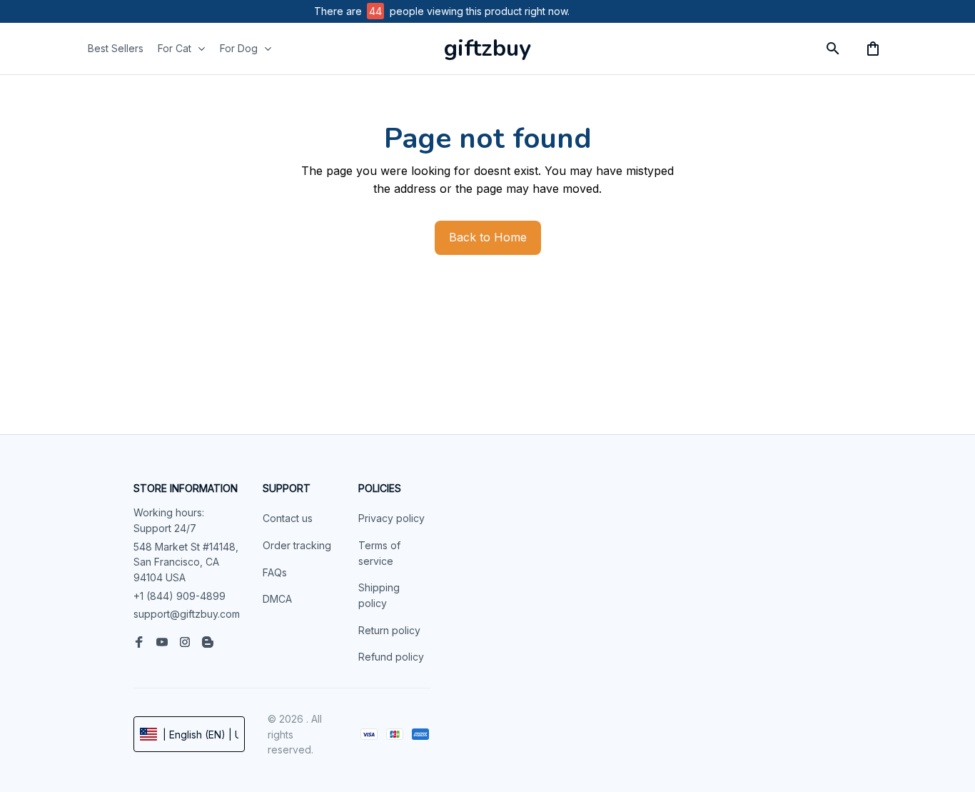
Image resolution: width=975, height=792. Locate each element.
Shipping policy (379, 595)
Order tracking (297, 545)
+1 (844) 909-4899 (179, 596)
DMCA (277, 599)
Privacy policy (391, 518)
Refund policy (391, 657)
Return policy (389, 630)
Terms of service (379, 553)
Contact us (288, 518)
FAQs (275, 572)
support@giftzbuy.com (186, 614)
